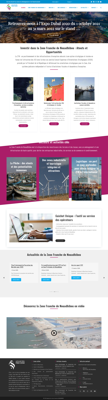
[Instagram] (87, 391)
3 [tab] (53, 292)
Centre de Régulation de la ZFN (41, 390)
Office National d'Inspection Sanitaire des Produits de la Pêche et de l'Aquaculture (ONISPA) (42, 379)
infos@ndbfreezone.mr (88, 383)
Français (69, 2)
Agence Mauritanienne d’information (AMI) (42, 387)
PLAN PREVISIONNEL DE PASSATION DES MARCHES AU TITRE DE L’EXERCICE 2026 (83, 266)
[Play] (54, 333)
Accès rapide (55, 2)
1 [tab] (50, 292)
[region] (54, 27)
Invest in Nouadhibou (38, 367)
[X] (80, 391)
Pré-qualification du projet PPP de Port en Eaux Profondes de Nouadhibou (23, 266)
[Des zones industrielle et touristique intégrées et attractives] (54, 179)
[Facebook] (83, 391)
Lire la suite (16, 279)
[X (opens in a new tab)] (91, 2)
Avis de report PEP (47, 265)
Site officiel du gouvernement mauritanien (42, 372)
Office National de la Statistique (41, 375)
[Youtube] (94, 391)
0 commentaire (63, 368)
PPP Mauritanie (37, 384)
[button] (54, 27)
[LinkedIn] (91, 391)
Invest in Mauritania (38, 364)
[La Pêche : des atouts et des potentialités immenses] (21, 179)
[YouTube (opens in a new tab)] (100, 2)
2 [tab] (51, 292)
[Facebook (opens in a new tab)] (94, 2)
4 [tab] (55, 292)
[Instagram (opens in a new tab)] (96, 2)
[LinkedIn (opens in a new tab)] (98, 2)
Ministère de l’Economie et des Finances (43, 369)
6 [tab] (58, 292)
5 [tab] (56, 292)
